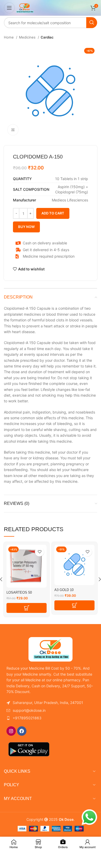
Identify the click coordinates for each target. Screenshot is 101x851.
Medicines (28, 37)
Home (9, 37)
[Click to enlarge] (13, 130)
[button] (26, 608)
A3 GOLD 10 (64, 590)
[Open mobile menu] (9, 8)
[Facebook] (21, 731)
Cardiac (47, 37)
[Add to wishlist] (39, 551)
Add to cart (52, 213)
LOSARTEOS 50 (19, 592)
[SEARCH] (91, 22)
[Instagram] (11, 731)
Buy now (26, 227)
